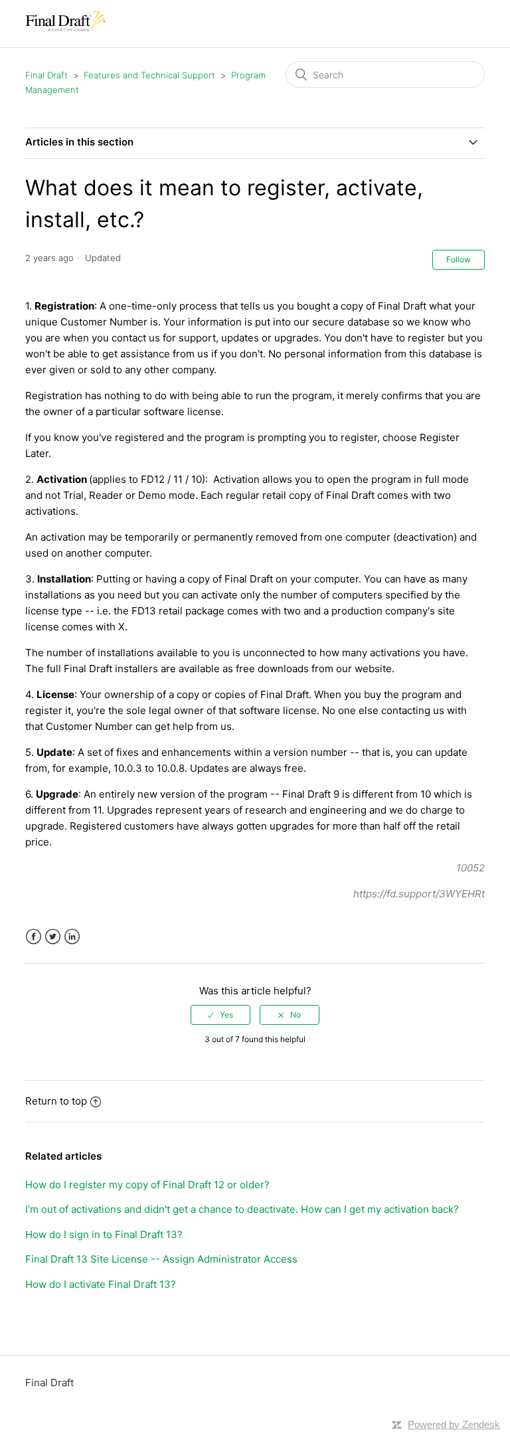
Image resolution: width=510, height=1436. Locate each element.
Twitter (52, 937)
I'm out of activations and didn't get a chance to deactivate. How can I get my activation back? (242, 1209)
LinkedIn (72, 937)
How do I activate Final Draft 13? (100, 1284)
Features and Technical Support (149, 75)
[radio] (220, 1015)
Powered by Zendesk (454, 1424)
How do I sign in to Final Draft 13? (104, 1234)
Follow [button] (458, 259)
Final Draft (46, 75)
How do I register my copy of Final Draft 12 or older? (147, 1184)
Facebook (33, 937)
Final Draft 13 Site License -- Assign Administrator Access (161, 1259)
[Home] (65, 30)
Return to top (56, 1101)
